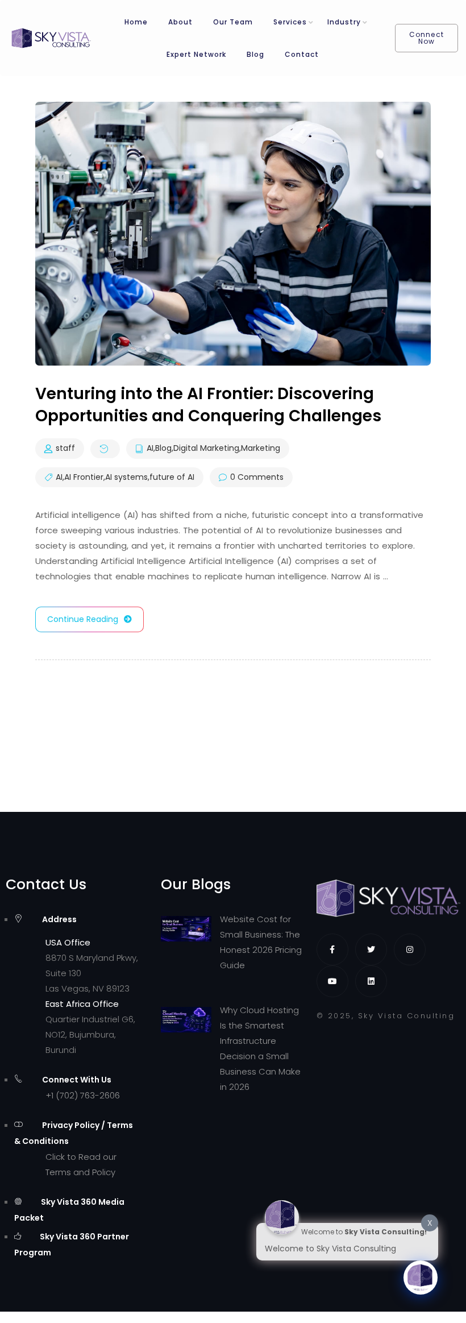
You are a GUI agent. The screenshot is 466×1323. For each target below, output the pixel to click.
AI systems (126, 477)
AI (150, 448)
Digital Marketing (206, 448)
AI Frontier (83, 477)
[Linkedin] (371, 981)
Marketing (260, 448)
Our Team (233, 22)
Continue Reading (82, 619)
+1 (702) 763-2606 (82, 1095)
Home (136, 22)
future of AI (171, 477)
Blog (255, 54)
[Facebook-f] (332, 949)
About (180, 22)
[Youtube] (332, 981)
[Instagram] (410, 949)
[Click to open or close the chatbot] (420, 1277)
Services (290, 22)
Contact (302, 54)
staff (65, 448)
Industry (344, 22)
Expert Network (196, 54)
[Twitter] (371, 949)
